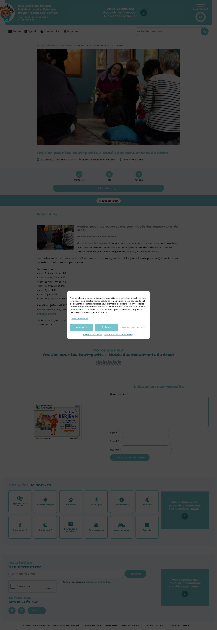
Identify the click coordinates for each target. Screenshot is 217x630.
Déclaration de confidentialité (118, 334)
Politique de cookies (92, 334)
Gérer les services (79, 318)
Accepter (81, 327)
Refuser (106, 327)
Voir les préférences (133, 327)
